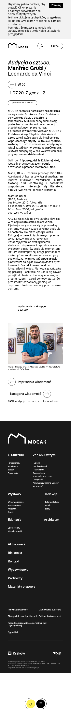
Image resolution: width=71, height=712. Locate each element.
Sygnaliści (13, 632)
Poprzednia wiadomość (34, 382)
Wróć (21, 84)
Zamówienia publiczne (50, 609)
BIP (57, 653)
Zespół (10, 470)
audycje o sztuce (25, 401)
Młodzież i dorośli (15, 531)
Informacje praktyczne (42, 476)
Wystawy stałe (14, 505)
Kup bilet (36, 463)
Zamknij (56, 5)
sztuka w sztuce (48, 401)
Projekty (11, 512)
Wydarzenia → (32, 308)
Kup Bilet (30, 704)
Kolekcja (51, 494)
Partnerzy (15, 578)
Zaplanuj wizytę (44, 455)
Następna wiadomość (25, 394)
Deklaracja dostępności (50, 616)
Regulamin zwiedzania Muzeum (46, 483)
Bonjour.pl (35, 668)
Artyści (48, 505)
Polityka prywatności (18, 609)
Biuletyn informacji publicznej (22, 616)
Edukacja (14, 520)
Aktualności (16, 544)
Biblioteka (15, 553)
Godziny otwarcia (40, 466)
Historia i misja (14, 463)
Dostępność (38, 480)
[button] (40, 704)
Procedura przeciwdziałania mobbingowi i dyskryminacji (27, 624)
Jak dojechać (38, 486)
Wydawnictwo (18, 570)
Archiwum (12, 509)
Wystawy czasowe (15, 502)
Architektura (13, 466)
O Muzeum (16, 455)
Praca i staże (13, 473)
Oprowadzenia (39, 473)
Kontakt (13, 561)
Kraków (16, 653)
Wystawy (14, 494)
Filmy (47, 509)
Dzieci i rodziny (14, 528)
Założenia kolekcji (52, 502)
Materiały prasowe (21, 586)
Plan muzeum (39, 470)
